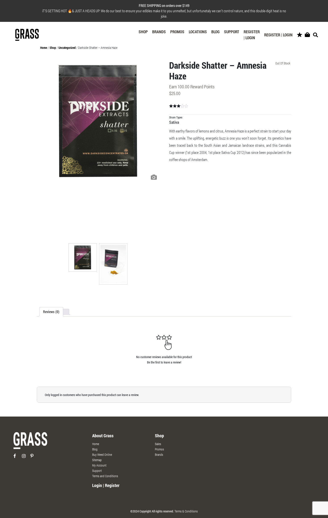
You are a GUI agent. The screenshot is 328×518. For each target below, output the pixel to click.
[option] (98, 121)
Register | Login (252, 34)
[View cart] (307, 35)
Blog (215, 31)
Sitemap (97, 460)
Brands (159, 31)
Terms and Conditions (105, 476)
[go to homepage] (30, 442)
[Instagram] (26, 458)
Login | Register (105, 485)
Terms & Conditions (186, 511)
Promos (177, 31)
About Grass (103, 435)
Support (231, 31)
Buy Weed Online (102, 454)
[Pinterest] (34, 458)
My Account (99, 465)
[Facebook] (17, 458)
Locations (198, 31)
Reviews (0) (51, 311)
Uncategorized (67, 47)
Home (43, 47)
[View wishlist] (300, 35)
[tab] (51, 311)
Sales (158, 444)
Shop (143, 31)
